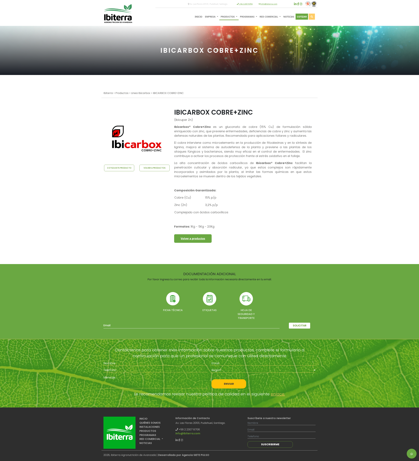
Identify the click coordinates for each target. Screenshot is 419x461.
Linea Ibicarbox (140, 93)
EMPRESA (210, 16)
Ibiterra (108, 93)
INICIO (198, 16)
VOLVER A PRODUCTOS (154, 167)
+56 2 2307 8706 (246, 4)
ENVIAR (229, 384)
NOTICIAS (288, 16)
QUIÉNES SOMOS (150, 423)
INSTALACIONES (149, 427)
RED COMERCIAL (269, 16)
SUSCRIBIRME (270, 444)
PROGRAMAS (247, 16)
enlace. (278, 394)
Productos (121, 93)
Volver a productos (193, 238)
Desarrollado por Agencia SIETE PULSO (183, 455)
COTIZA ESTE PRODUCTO (119, 167)
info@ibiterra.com (269, 4)
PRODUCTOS (228, 16)
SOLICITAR (299, 325)
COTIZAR (302, 16)
